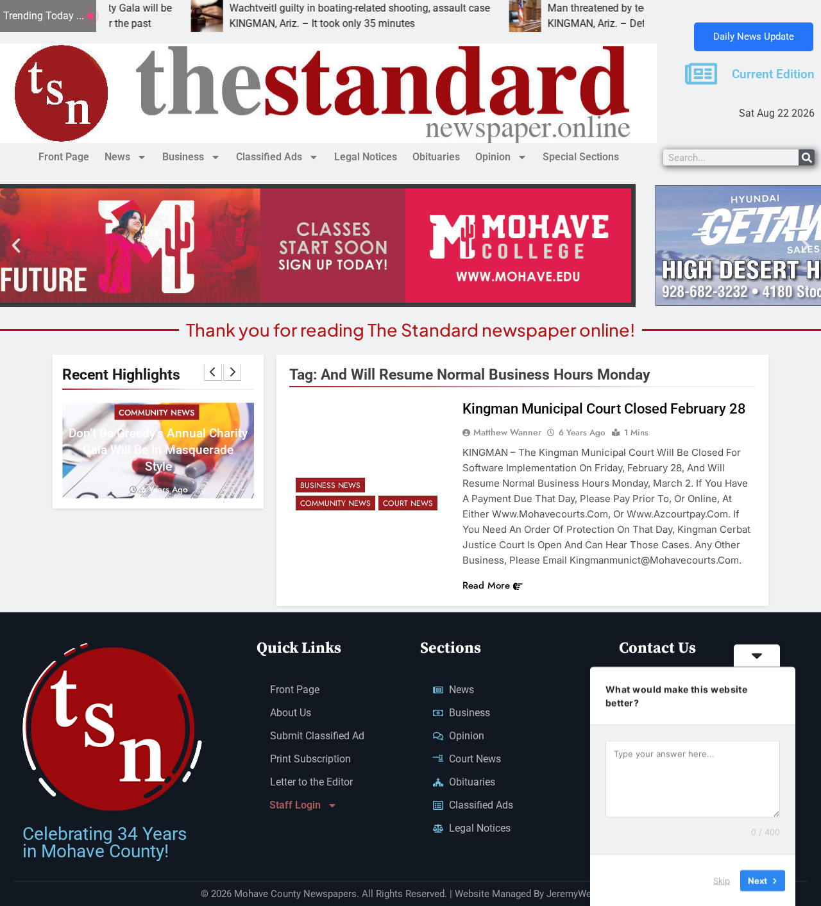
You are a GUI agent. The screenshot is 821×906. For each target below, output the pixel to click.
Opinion (493, 157)
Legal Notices (365, 157)
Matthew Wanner (507, 432)
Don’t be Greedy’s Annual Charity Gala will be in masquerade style (158, 449)
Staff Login (295, 805)
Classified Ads (269, 157)
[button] (16, 245)
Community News (156, 412)
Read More (486, 585)
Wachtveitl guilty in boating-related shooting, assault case (314, 8)
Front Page (63, 157)
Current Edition (773, 74)
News (117, 157)
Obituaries (436, 157)
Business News (330, 485)
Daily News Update (753, 36)
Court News (408, 503)
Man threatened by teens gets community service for (620, 8)
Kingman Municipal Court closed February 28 (604, 409)
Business (183, 157)
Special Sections (581, 157)
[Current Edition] (701, 74)
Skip (721, 880)
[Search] (807, 157)
